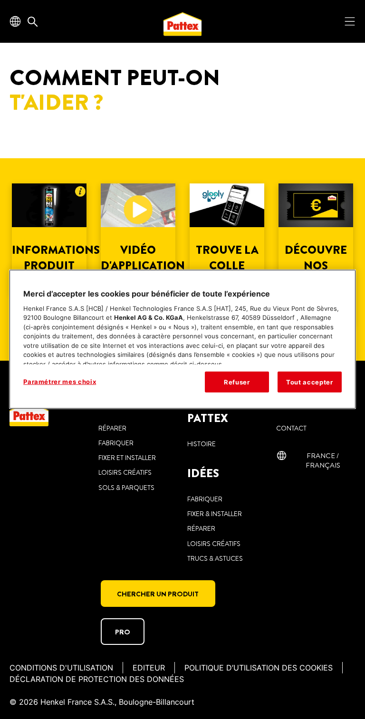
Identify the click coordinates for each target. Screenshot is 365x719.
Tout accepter (309, 382)
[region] (182, 339)
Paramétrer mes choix (59, 381)
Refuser (237, 382)
